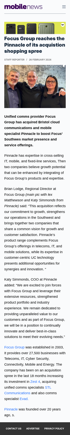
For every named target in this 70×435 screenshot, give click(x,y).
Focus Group (14, 347)
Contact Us (13, 428)
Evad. (24, 399)
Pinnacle (11, 409)
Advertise (32, 428)
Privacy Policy (54, 428)
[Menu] (64, 7)
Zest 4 (35, 382)
